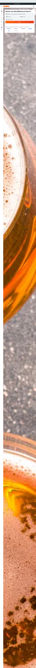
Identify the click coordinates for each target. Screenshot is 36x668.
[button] (35, 4)
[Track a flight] (1, 20)
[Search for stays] (1, 11)
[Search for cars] (1, 13)
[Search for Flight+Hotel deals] (1, 15)
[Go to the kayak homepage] (6, 6)
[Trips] (1, 24)
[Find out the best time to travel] (1, 22)
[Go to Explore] (1, 18)
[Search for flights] (1, 9)
